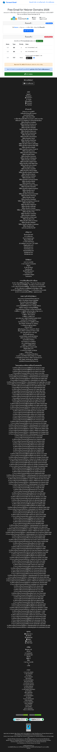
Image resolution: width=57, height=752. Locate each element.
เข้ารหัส (29, 58)
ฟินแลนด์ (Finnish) (28, 681)
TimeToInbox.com (28, 249)
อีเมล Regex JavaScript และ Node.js (28, 323)
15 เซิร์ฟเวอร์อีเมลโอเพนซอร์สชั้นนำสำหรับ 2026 (28, 371)
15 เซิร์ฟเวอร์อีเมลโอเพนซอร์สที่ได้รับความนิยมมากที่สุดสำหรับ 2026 (28, 428)
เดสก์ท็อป (29, 101)
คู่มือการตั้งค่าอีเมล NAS (28, 117)
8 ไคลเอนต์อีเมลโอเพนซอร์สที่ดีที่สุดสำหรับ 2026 (28, 369)
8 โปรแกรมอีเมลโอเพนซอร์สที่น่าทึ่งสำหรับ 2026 (28, 452)
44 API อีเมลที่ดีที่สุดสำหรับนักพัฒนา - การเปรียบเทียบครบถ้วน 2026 (28, 290)
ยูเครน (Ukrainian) (28, 708)
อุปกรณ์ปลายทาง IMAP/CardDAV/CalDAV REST (28, 318)
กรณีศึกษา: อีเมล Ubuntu (28, 314)
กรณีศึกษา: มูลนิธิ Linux (28, 316)
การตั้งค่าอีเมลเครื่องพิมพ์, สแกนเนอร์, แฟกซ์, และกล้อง (28, 119)
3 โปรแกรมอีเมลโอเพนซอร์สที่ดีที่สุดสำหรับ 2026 (28, 470)
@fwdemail (29, 637)
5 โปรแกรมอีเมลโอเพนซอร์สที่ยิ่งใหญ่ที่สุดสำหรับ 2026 (28, 405)
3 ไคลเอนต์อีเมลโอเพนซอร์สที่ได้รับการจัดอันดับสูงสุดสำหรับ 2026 (28, 377)
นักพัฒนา (28, 259)
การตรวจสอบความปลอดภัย (28, 264)
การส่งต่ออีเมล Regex (28, 274)
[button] (34, 57)
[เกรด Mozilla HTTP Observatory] (35, 715)
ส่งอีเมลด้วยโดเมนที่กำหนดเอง (28, 113)
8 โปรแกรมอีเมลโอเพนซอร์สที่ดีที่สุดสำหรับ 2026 (28, 620)
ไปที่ (49, 23)
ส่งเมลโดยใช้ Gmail (28, 115)
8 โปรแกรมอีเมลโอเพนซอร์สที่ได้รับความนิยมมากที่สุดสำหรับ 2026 (28, 430)
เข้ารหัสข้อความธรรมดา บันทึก (28, 243)
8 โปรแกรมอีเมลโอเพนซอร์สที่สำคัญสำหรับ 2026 (28, 513)
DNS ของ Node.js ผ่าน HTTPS (28, 338)
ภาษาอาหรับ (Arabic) (28, 672)
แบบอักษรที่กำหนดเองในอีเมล (28, 320)
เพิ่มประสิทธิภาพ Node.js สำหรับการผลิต (28, 331)
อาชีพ (28, 665)
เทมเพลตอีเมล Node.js (28, 340)
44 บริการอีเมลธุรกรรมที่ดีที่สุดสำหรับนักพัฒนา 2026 (28, 288)
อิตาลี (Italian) (28, 691)
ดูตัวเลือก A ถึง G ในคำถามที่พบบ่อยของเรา (40, 69)
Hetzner (16, 27)
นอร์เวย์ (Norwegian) (28, 695)
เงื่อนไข (29, 656)
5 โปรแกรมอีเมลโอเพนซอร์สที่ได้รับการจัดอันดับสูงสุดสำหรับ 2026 (28, 477)
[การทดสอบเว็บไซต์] (20, 719)
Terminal (29, 105)
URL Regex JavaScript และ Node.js (28, 359)
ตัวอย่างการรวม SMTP (29, 111)
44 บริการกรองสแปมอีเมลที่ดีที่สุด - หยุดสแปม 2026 (28, 292)
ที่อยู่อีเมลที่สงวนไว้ (28, 245)
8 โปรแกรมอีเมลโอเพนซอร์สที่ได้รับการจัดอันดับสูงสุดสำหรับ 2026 (28, 427)
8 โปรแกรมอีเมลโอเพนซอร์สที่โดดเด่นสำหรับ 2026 (28, 441)
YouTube (29, 641)
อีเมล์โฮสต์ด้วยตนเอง (28, 271)
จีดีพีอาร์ (28, 658)
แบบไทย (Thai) (28, 705)
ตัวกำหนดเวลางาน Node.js (28, 341)
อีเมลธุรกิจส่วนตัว (28, 234)
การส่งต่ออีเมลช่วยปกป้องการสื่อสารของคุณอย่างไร (28, 357)
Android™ (29, 98)
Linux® (29, 99)
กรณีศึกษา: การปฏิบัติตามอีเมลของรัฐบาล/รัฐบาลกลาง (28, 311)
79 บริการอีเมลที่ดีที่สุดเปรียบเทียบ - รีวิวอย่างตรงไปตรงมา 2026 (28, 283)
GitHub (29, 636)
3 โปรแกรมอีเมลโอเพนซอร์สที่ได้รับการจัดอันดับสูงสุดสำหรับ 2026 (28, 577)
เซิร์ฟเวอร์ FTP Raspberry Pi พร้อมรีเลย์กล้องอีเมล (28, 120)
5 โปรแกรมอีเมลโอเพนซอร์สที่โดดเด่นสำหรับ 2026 (28, 598)
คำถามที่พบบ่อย (50, 2)
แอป (28, 92)
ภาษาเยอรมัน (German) (28, 684)
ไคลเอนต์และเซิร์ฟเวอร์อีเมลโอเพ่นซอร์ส (28, 365)
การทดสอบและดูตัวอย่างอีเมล (28, 325)
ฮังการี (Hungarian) (28, 687)
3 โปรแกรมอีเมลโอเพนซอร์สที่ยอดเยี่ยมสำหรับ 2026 (28, 595)
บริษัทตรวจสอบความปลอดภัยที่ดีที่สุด (28, 307)
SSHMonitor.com (28, 252)
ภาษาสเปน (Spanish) (28, 702)
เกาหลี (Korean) (28, 694)
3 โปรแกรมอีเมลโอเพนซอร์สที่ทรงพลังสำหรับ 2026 (29, 466)
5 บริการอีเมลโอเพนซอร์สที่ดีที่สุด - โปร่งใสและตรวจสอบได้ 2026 (28, 286)
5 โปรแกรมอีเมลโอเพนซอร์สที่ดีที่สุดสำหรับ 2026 (28, 420)
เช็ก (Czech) (28, 675)
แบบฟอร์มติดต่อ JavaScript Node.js (28, 336)
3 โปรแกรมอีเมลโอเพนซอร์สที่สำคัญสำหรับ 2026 (28, 412)
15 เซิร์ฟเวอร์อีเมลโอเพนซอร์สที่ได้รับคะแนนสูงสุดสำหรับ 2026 (28, 582)
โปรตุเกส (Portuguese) (28, 698)
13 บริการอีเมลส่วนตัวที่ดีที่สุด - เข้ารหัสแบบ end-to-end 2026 (28, 285)
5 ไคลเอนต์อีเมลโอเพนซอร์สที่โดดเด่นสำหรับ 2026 (28, 391)
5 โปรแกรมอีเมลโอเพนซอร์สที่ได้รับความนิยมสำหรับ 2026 (28, 459)
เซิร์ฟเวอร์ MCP (28, 327)
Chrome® (29, 103)
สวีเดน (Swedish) (28, 703)
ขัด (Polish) (28, 697)
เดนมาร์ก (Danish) (28, 677)
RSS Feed (29, 643)
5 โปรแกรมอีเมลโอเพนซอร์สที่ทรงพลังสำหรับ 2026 (28, 566)
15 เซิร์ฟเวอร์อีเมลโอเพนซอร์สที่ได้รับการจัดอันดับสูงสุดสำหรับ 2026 (28, 375)
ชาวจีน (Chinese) (28, 673)
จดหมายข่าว (29, 634)
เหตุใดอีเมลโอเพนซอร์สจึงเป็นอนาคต (28, 361)
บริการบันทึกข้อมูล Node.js (28, 343)
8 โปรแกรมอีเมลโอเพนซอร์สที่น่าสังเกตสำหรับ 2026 (28, 498)
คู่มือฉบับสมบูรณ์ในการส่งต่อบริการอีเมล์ (28, 329)
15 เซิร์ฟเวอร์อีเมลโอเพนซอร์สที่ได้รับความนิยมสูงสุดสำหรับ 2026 (28, 378)
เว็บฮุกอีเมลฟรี (28, 269)
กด (28, 664)
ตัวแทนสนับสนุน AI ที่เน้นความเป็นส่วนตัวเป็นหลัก (28, 309)
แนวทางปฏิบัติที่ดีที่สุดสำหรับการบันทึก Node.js (28, 306)
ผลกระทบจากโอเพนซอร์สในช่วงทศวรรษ (28, 298)
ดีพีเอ (28, 660)
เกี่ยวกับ (29, 651)
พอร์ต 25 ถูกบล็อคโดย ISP (28, 228)
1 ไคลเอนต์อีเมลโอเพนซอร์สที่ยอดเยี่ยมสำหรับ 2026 (28, 394)
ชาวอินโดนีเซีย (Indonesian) (28, 689)
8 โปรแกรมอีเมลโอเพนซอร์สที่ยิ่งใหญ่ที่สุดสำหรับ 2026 (28, 455)
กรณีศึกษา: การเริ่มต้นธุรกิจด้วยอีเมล (28, 354)
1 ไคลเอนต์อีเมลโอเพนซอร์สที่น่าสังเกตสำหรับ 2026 (28, 398)
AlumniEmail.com (28, 247)
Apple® (28, 94)
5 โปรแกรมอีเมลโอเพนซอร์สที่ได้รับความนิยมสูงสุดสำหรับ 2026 (28, 509)
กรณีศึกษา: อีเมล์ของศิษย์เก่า (28, 313)
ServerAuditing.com (28, 250)
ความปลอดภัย (28, 653)
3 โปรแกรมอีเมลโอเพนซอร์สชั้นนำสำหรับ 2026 (28, 473)
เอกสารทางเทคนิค (28, 262)
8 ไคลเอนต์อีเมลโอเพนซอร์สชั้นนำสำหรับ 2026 (28, 373)
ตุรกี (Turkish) (28, 706)
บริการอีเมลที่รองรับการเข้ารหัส (28, 332)
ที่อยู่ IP (28, 265)
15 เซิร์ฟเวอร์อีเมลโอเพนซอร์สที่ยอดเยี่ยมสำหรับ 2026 (28, 393)
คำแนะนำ (28, 109)
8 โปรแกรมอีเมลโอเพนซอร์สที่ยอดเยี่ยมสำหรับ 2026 (28, 445)
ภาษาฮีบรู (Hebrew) (28, 686)
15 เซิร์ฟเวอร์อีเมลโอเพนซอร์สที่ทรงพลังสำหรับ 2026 (29, 414)
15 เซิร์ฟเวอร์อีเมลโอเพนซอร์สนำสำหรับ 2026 (28, 436)
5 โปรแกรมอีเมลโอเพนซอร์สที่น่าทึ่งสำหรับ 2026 (28, 502)
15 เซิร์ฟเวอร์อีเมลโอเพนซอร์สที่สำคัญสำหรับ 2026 (28, 411)
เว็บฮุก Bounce (28, 273)
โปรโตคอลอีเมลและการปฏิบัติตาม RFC (28, 322)
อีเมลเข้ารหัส (32, 2)
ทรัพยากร (28, 232)
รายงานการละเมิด (28, 662)
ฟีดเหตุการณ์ (28, 649)
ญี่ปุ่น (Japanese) (29, 692)
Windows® (28, 96)
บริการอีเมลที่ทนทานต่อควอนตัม (28, 347)
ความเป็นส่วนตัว (41, 2)
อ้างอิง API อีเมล (28, 267)
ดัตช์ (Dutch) (28, 678)
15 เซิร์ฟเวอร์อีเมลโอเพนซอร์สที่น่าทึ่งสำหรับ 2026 (28, 400)
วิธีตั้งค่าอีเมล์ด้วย (28, 122)
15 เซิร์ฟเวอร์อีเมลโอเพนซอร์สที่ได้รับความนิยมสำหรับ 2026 (28, 407)
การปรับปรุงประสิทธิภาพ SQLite (28, 350)
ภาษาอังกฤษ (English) (28, 680)
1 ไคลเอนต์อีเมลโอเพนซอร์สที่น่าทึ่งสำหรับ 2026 (28, 402)
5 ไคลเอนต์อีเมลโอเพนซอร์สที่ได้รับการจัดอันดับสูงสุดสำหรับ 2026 (28, 384)
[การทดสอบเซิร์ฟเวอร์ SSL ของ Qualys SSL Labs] (22, 715)
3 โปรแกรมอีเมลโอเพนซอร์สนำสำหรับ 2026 (28, 437)
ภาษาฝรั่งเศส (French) (28, 683)
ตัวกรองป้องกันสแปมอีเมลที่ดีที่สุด (28, 302)
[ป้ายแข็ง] (28, 727)
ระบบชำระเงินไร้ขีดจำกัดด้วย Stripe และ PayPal (28, 356)
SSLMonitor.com (28, 254)
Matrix (29, 639)
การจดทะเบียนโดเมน (28, 241)
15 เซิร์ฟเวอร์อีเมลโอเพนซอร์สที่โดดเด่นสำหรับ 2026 (28, 389)
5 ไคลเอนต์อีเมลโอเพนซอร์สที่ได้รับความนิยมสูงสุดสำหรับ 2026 (28, 380)
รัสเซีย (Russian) (28, 700)
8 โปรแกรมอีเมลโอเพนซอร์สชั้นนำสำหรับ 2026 (28, 523)
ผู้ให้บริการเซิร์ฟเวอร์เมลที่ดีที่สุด (28, 304)
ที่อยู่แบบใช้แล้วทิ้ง (28, 240)
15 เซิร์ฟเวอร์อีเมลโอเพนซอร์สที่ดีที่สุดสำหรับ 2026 (28, 368)
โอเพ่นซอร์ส (28, 276)
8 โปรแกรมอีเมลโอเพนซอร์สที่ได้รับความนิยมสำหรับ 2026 (28, 409)
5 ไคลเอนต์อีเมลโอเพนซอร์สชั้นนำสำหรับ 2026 (28, 387)
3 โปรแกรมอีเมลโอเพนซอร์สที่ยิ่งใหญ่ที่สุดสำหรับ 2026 (28, 606)
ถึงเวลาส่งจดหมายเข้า (28, 238)
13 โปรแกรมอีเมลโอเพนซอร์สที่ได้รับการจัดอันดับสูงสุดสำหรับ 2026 (28, 434)
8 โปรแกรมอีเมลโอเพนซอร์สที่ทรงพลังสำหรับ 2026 (28, 416)
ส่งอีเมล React (28, 352)
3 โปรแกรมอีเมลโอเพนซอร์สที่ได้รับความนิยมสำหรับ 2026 (28, 609)
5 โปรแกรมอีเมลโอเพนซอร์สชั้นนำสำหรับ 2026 (28, 423)
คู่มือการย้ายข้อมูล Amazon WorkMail (28, 300)
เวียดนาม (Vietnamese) (28, 709)
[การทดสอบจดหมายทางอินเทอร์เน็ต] (36, 719)
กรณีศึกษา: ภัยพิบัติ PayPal (29, 345)
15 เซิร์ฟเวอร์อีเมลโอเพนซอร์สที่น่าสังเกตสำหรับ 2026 (29, 396)
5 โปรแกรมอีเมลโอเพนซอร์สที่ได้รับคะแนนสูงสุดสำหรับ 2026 (28, 584)
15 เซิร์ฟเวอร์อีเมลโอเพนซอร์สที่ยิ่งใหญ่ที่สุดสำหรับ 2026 (28, 403)
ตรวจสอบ (40, 41)
